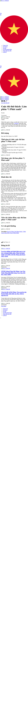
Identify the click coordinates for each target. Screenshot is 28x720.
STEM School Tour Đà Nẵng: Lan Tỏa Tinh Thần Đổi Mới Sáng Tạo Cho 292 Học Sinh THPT (13, 272)
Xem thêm (3, 306)
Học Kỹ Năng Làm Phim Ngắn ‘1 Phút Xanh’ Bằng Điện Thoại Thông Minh (13, 232)
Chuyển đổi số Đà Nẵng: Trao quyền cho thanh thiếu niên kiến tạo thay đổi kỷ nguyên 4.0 (13, 293)
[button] (14, 28)
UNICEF (16, 123)
